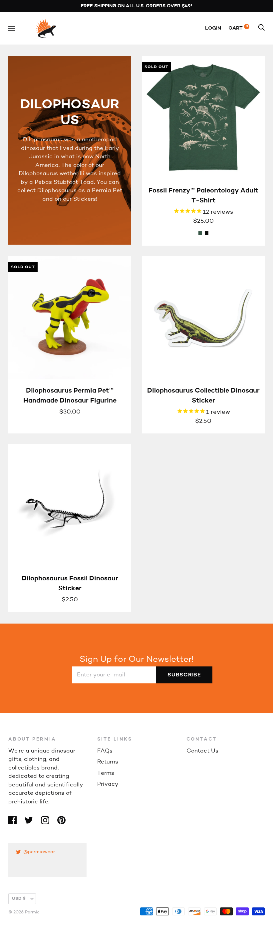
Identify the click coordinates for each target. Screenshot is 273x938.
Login (213, 28)
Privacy (107, 784)
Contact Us (202, 751)
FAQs (105, 751)
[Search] (261, 28)
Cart (238, 28)
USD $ (19, 898)
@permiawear (39, 852)
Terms (105, 773)
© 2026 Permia (24, 912)
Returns (107, 762)
